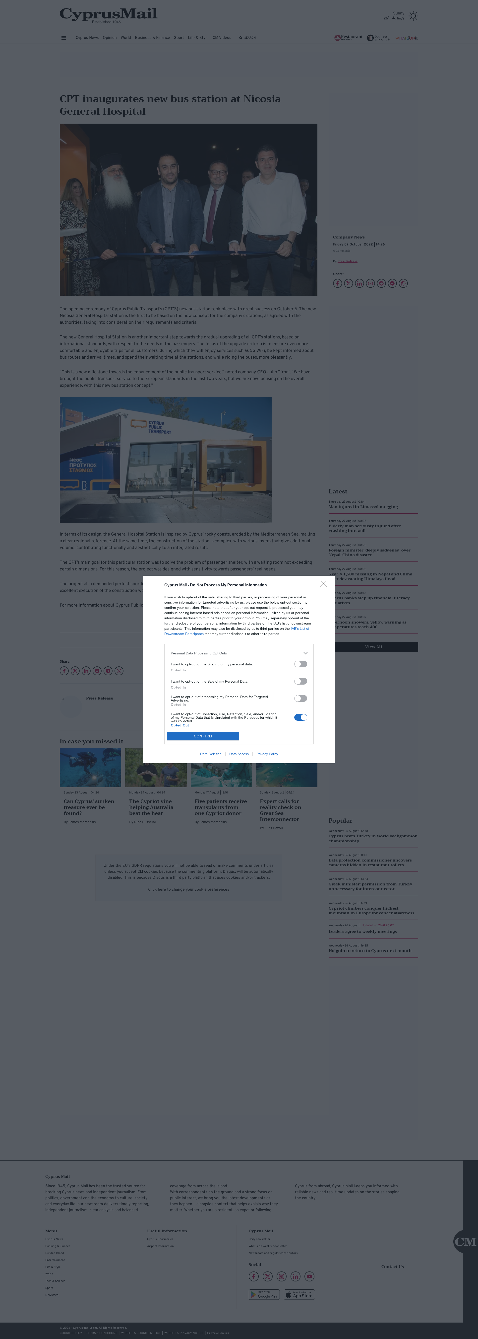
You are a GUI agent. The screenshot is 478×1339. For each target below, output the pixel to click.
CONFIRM (203, 736)
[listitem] (239, 653)
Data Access (239, 754)
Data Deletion (211, 754)
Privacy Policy (267, 754)
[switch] (300, 664)
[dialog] (239, 669)
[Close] (325, 585)
